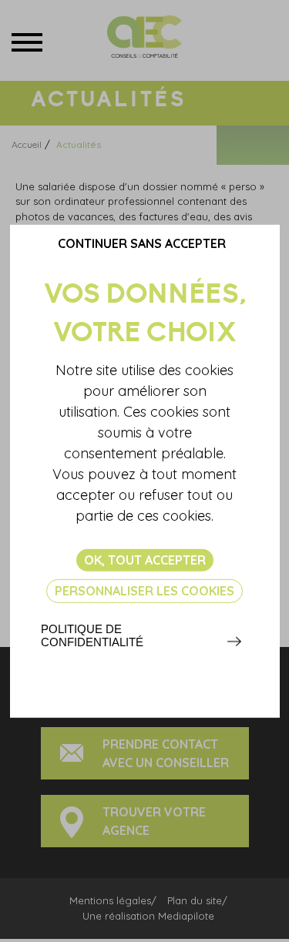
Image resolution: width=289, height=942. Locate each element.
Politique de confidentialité (92, 635)
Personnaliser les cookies (144, 590)
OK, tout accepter (145, 559)
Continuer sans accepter (142, 242)
